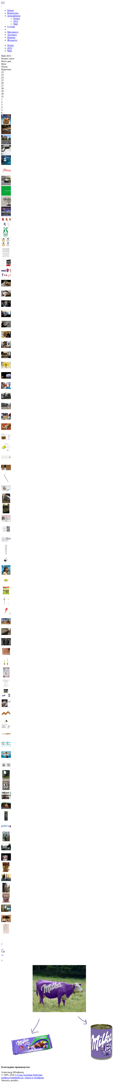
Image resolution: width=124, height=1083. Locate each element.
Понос (16, 18)
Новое (10, 10)
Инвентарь (12, 13)
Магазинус (12, 32)
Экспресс (12, 34)
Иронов (11, 37)
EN (3, 2)
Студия (11, 26)
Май (15, 24)
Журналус (12, 40)
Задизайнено (13, 15)
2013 (15, 21)
